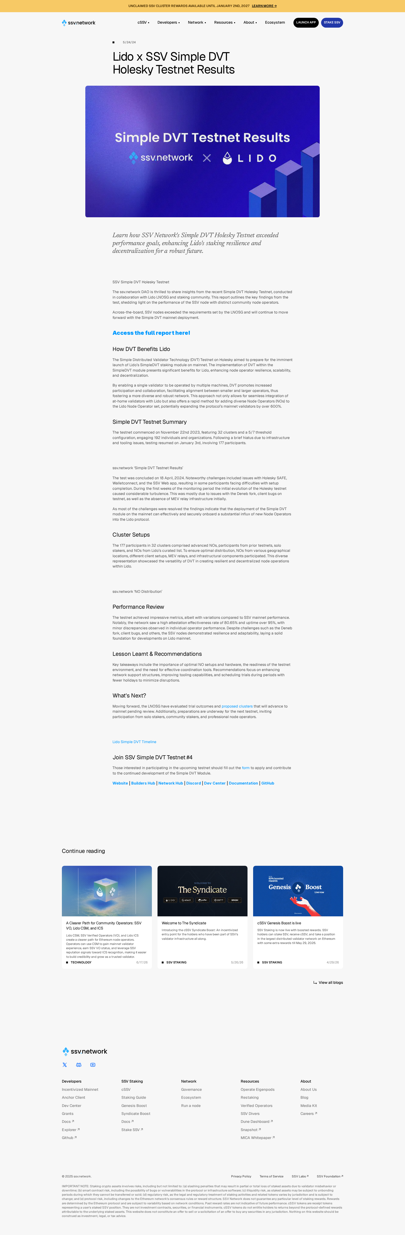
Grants (68, 1113)
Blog (304, 1097)
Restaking (250, 1097)
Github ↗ (69, 1137)
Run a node (191, 1105)
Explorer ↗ (71, 1129)
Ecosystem (191, 1097)
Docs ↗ (68, 1121)
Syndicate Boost (135, 1113)
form (246, 767)
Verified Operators (257, 1105)
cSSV (126, 1089)
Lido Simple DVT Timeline (134, 741)
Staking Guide (133, 1097)
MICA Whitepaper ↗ (258, 1137)
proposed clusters (237, 706)
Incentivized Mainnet (80, 1089)
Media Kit (308, 1105)
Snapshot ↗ (251, 1129)
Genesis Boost (134, 1105)
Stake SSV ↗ (132, 1129)
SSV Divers (250, 1113)
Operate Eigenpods (258, 1089)
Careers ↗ (308, 1113)
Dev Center (71, 1105)
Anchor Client (73, 1097)
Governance (191, 1089)
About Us (308, 1089)
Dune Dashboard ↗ (257, 1121)
